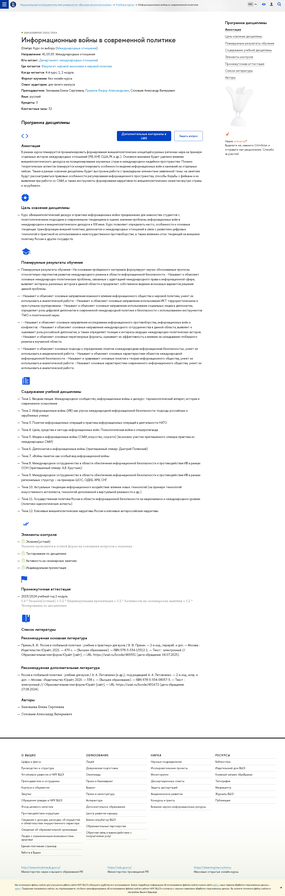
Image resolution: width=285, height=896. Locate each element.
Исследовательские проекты (169, 768)
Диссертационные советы (167, 781)
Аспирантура (94, 800)
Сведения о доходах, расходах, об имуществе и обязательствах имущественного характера (50, 821)
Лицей (90, 761)
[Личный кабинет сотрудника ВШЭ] (271, 4)
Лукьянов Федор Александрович (107, 90)
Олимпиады (93, 774)
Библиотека (222, 761)
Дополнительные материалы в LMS (144, 136)
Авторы (230, 77)
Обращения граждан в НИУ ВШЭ (41, 800)
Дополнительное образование (105, 806)
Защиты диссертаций (164, 787)
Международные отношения (76, 48)
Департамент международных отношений (68, 60)
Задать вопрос (188, 136)
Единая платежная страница (38, 846)
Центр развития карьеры (101, 813)
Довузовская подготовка (102, 768)
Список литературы (239, 70)
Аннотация (233, 29)
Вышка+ (91, 787)
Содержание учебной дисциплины (248, 50)
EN (255, 4)
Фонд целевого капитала (37, 806)
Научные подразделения (166, 761)
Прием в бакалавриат (99, 781)
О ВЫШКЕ (28, 755)
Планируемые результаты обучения (249, 43)
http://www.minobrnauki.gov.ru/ (40, 867)
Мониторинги (159, 774)
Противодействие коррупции (40, 813)
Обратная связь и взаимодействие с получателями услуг (109, 834)
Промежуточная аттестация (244, 64)
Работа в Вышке (31, 852)
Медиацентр (223, 787)
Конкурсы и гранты (163, 800)
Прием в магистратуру (100, 794)
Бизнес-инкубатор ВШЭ (101, 819)
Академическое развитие (167, 794)
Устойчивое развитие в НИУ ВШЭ (42, 774)
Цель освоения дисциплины (243, 36)
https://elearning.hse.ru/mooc (212, 867)
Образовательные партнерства (106, 826)
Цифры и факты (31, 761)
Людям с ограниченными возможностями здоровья (47, 837)
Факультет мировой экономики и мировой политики (76, 66)
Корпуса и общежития (35, 787)
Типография (222, 781)
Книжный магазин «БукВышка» (234, 774)
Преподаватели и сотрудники (40, 781)
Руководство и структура (37, 768)
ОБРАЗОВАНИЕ (97, 755)
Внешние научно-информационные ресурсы (178, 806)
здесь (216, 884)
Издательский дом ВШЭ (230, 768)
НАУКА (156, 755)
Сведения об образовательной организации (49, 829)
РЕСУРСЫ (222, 755)
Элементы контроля (239, 57)
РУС (250, 4)
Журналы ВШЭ (224, 794)
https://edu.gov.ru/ (120, 867)
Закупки (26, 794)
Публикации (222, 800)
